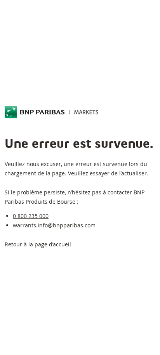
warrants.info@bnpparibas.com (54, 225)
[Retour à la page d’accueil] (52, 112)
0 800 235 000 (31, 216)
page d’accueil (53, 244)
